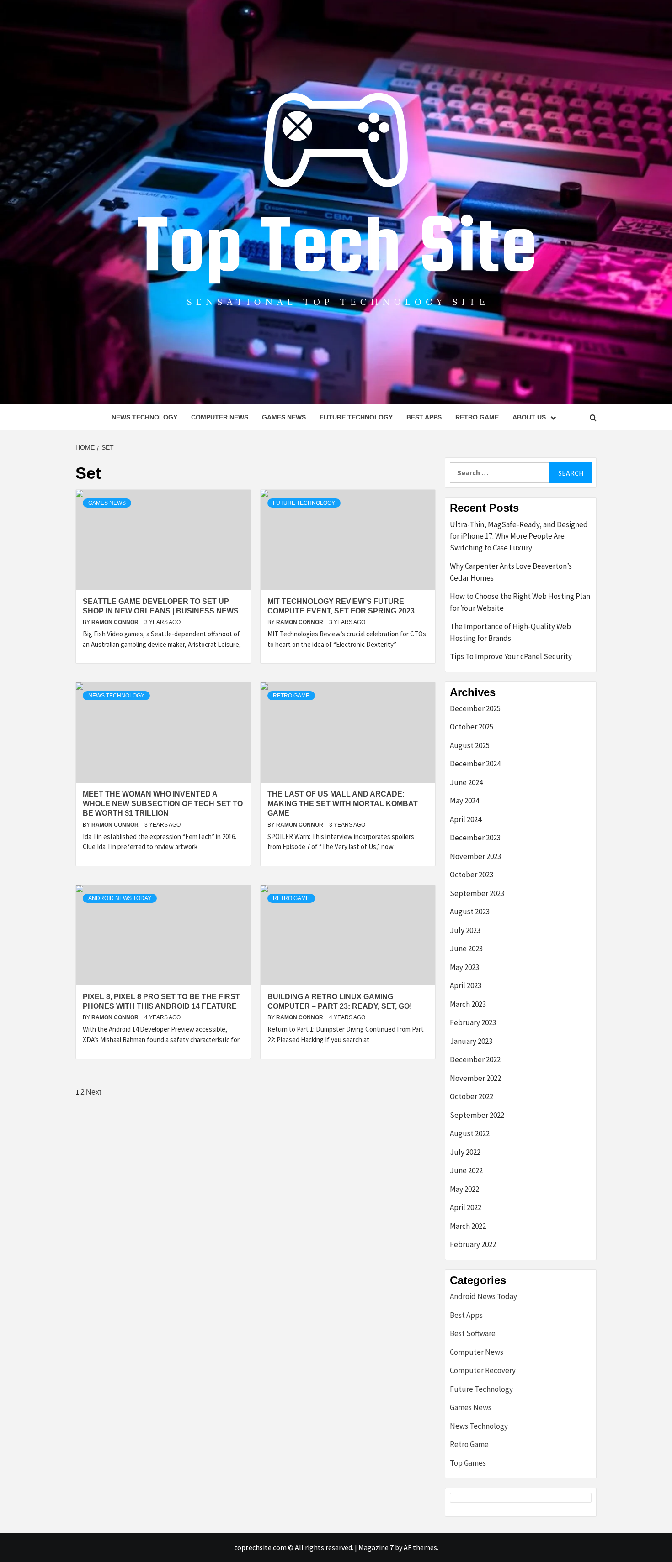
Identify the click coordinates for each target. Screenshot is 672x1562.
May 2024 (464, 801)
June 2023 (466, 948)
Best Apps (424, 417)
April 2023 (465, 985)
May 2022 (464, 1189)
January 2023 (471, 1041)
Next (93, 1092)
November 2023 (475, 856)
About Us (529, 417)
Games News (284, 417)
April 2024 (465, 819)
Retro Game (477, 417)
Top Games (468, 1463)
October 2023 (471, 875)
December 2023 (475, 838)
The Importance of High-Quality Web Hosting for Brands (510, 632)
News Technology (144, 417)
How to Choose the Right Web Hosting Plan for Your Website (520, 602)
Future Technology (356, 417)
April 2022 (465, 1207)
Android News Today (119, 898)
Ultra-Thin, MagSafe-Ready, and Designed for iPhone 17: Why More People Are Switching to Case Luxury (519, 536)
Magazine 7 (376, 1547)
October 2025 (471, 727)
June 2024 (466, 782)
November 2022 (475, 1078)
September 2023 (477, 893)
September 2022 (477, 1115)
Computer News (219, 417)
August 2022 (470, 1133)
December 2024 (475, 764)
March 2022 (468, 1226)
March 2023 (468, 1004)
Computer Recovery (483, 1370)
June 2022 (466, 1170)
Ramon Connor (115, 622)
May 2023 (464, 967)
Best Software (473, 1333)
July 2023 (465, 930)
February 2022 (473, 1244)
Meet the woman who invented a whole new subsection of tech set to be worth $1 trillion (163, 803)
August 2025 (470, 745)
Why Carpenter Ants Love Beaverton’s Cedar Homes (511, 572)
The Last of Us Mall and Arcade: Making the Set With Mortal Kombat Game (342, 803)
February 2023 (473, 1022)
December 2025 (475, 708)
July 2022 (465, 1152)
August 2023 (470, 912)
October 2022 (471, 1096)
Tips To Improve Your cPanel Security (511, 656)
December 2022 (475, 1059)
